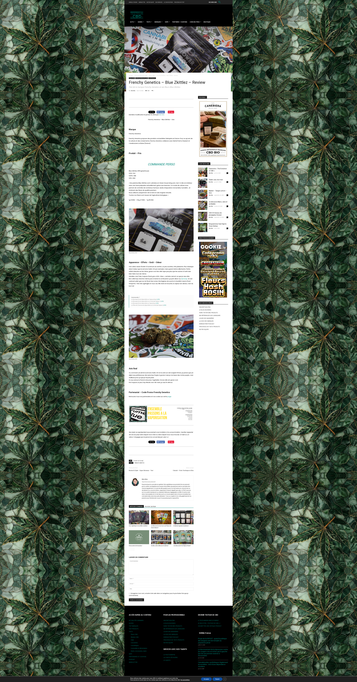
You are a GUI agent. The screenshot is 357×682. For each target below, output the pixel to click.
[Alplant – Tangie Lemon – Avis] (202, 194)
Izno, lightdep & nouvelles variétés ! (138, 526)
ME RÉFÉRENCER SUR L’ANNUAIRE (209, 315)
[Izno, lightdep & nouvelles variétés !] (139, 517)
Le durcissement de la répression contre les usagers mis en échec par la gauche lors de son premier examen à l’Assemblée (213, 652)
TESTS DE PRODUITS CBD (140, 75)
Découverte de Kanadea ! (135, 545)
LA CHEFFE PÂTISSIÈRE (170, 657)
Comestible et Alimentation (139, 648)
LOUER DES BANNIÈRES (206, 318)
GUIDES (131, 623)
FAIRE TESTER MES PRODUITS (208, 313)
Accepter (206, 679)
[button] (215, 2)
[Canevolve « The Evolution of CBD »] (202, 172)
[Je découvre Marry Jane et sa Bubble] (202, 205)
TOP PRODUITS (134, 629)
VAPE (130, 654)
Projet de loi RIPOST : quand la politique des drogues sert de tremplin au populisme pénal (212, 641)
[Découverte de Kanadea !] (139, 537)
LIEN (158, 299)
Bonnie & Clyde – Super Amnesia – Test (141, 470)
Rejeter (217, 679)
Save (172, 112)
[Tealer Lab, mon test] (202, 183)
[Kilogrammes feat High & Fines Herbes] (202, 227)
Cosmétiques (135, 645)
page (169, 396)
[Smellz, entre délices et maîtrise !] (161, 537)
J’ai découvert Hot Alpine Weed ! (182, 545)
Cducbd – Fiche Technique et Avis (183, 470)
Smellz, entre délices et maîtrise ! (160, 545)
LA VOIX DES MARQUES (206, 321)
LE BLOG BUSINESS (205, 310)
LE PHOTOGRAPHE (169, 655)
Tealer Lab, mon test (216, 180)
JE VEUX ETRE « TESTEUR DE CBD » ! (209, 623)
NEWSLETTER (133, 662)
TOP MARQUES (133, 626)
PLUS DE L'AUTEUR (150, 506)
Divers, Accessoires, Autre (139, 651)
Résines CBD (135, 637)
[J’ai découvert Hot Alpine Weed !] (183, 537)
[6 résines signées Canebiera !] (183, 517)
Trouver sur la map (138, 460)
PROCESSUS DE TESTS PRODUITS (209, 326)
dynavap (184, 279)
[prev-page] (130, 549)
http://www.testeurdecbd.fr (148, 482)
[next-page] (133, 549)
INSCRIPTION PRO (204, 307)
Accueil (131, 75)
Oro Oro (133, 90)
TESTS (131, 631)
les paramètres (185, 680)
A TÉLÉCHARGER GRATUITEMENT (208, 620)
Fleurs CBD (152, 75)
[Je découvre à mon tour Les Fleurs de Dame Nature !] (161, 517)
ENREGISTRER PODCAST (206, 324)
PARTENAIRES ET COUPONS (137, 656)
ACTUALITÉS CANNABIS (136, 620)
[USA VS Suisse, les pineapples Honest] (202, 216)
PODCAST (132, 659)
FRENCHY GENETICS (139, 463)
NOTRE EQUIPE (204, 329)
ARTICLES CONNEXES (136, 506)
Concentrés (134, 643)
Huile (132, 640)
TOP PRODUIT (152, 78)
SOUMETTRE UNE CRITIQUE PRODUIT (210, 626)
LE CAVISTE (166, 660)
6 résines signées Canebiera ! (181, 526)
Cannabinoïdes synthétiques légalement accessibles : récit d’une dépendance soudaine (213, 664)
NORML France (205, 633)
